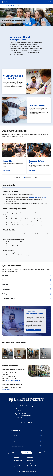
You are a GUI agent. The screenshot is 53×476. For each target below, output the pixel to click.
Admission (13, 5)
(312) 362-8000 (21, 414)
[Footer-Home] (26, 400)
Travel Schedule (43, 357)
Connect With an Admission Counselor (19, 356)
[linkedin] (21, 422)
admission (30, 233)
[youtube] (31, 422)
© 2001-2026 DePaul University (26, 471)
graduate (44, 197)
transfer (37, 197)
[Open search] (48, 2)
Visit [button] (13, 452)
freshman (32, 197)
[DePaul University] (12, 2)
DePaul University (6, 5)
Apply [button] (26, 452)
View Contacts (6, 389)
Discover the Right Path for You (32, 356)
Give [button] (40, 452)
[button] (6, 170)
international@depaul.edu (13, 380)
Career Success (5, 357)
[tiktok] (24, 422)
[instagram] (26, 422)
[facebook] (29, 422)
